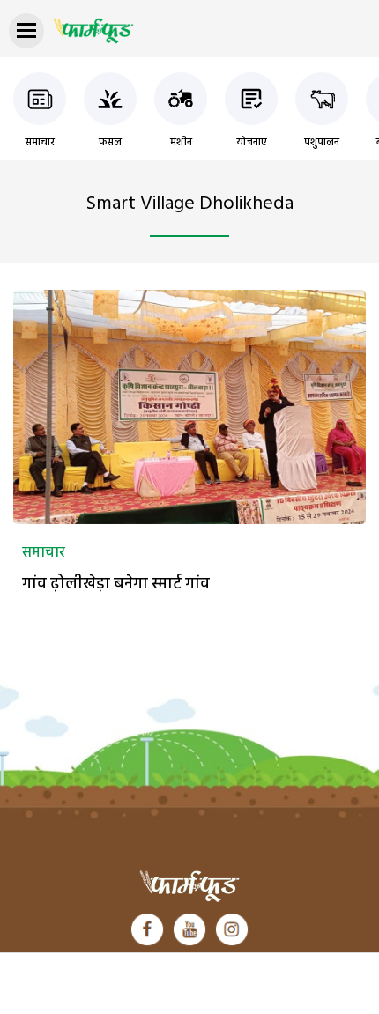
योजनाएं (251, 143)
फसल (110, 143)
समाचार (40, 143)
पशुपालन (321, 143)
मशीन (181, 143)
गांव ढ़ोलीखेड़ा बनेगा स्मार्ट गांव (117, 584)
